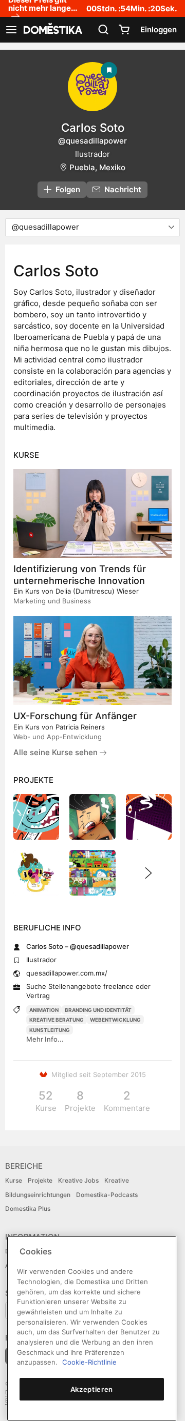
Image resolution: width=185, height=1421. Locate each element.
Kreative (116, 1180)
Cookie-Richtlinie (89, 1362)
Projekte (40, 1180)
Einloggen (158, 29)
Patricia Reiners (80, 727)
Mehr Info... (45, 1039)
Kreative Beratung (56, 1020)
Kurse (13, 1180)
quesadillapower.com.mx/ (66, 973)
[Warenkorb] (124, 30)
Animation (44, 1010)
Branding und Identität (98, 1010)
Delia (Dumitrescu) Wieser (97, 591)
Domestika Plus (27, 1208)
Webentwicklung (115, 1020)
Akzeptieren (91, 1389)
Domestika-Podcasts (107, 1195)
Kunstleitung (49, 1030)
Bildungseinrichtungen (37, 1195)
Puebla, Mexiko (97, 167)
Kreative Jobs (78, 1180)
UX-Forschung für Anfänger (75, 715)
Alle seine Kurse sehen (56, 752)
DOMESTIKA (52, 30)
